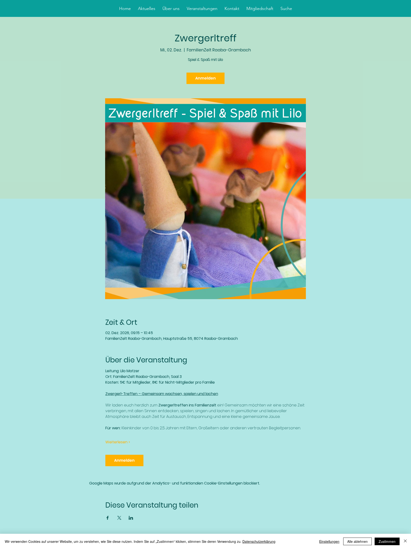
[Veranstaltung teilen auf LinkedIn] (131, 518)
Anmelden (205, 78)
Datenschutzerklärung (258, 541)
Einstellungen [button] (329, 541)
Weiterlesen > (117, 442)
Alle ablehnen (357, 541)
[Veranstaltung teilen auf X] (119, 518)
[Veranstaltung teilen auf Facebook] (107, 518)
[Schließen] (405, 541)
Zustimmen (387, 541)
